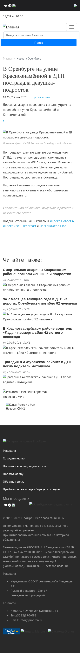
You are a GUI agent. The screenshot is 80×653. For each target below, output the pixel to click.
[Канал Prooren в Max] (20, 404)
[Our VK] (5, 5)
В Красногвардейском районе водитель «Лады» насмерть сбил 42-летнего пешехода (37, 333)
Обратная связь (13, 481)
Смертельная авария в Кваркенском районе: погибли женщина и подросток (37, 272)
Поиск (38, 42)
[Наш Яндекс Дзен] (4, 234)
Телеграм (29, 226)
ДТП (6, 121)
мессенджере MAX (53, 226)
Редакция (9, 450)
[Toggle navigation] (71, 27)
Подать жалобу (13, 474)
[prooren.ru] (40, 443)
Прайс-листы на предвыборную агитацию (31, 489)
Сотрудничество (14, 458)
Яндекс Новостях (62, 221)
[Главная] (11, 27)
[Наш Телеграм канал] (10, 234)
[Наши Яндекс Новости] (7, 234)
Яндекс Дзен (12, 226)
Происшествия (41, 97)
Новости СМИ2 (13, 397)
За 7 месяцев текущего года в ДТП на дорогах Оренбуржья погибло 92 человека (40, 301)
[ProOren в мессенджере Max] (25, 392)
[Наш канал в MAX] (13, 5)
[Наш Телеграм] (9, 5)
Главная (7, 58)
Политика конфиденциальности (25, 466)
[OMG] (50, 506)
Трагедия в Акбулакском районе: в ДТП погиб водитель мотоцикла (37, 364)
